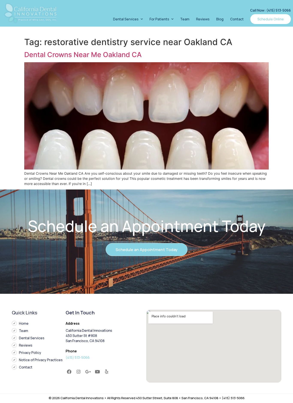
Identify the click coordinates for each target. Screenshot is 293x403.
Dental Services (126, 19)
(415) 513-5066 (78, 357)
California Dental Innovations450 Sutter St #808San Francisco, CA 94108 (89, 335)
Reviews (203, 19)
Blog (220, 19)
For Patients (159, 19)
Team (184, 19)
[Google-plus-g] (88, 372)
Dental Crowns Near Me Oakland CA (83, 54)
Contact (237, 19)
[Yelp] (106, 372)
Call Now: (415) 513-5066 (270, 10)
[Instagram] (78, 372)
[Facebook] (69, 372)
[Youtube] (97, 372)
